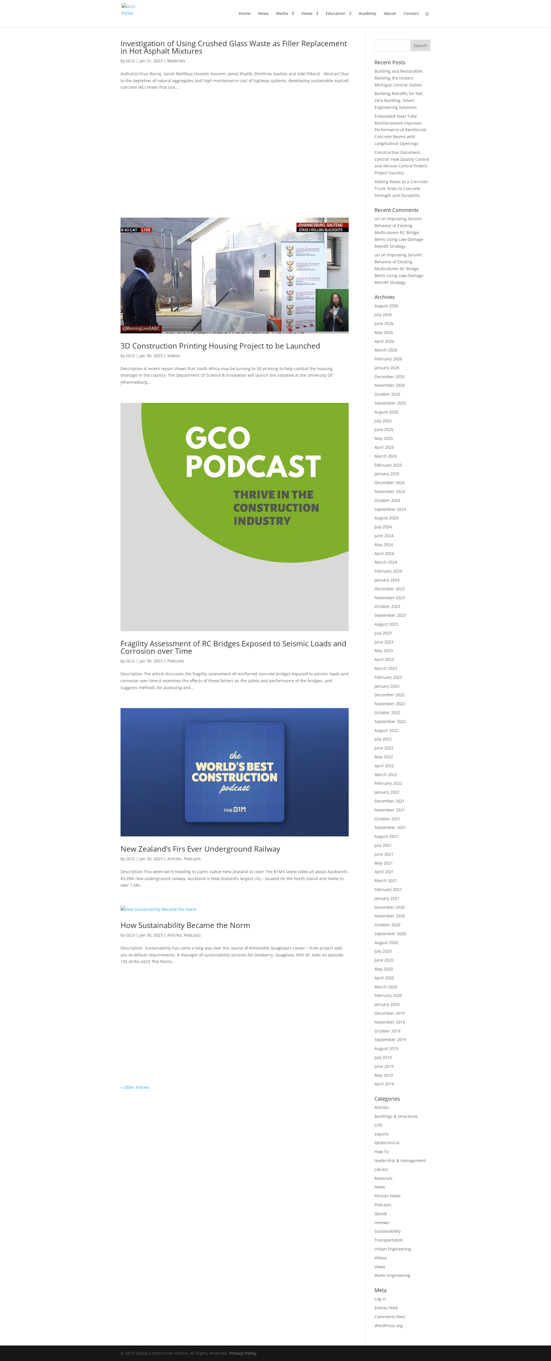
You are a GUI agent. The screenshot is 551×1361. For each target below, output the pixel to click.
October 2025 (387, 394)
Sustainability (388, 1231)
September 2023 (390, 615)
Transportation (389, 1240)
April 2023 (384, 659)
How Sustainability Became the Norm (185, 925)
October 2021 (387, 818)
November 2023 (390, 597)
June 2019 (384, 1066)
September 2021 (390, 827)
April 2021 (384, 871)
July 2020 (383, 951)
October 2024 (387, 500)
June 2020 (384, 960)
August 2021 (386, 836)
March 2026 (386, 350)
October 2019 (387, 1031)
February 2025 (388, 465)
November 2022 (390, 703)
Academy (368, 13)
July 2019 (383, 1057)
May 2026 (384, 332)
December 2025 (390, 376)
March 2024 (386, 562)
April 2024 (384, 553)
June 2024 (384, 535)
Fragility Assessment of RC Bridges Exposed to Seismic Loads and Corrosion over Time (233, 647)
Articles (174, 858)
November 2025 (390, 385)
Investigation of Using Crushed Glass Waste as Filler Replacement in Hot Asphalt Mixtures (234, 47)
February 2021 (388, 889)
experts (382, 1134)
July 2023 (383, 633)
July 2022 (383, 739)
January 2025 (387, 473)
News (263, 13)
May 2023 (384, 650)
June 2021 (384, 854)
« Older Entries (135, 1087)
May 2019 (384, 1075)
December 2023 (390, 588)
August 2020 (386, 942)
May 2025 (384, 438)
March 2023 (386, 668)
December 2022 (390, 694)
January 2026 (387, 367)
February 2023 (388, 677)
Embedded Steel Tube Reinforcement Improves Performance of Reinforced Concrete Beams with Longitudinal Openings (400, 129)
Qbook (381, 1213)
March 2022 (386, 774)
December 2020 (390, 907)
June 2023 (384, 642)
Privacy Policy (243, 1353)
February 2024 (388, 571)
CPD (378, 1125)
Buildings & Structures (396, 1116)
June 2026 (384, 323)
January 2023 (387, 686)
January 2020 (387, 1004)
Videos (173, 355)
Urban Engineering (393, 1249)
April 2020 (384, 978)
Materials (176, 60)
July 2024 (383, 526)
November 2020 (390, 916)
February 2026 (388, 358)
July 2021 (383, 845)
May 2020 (384, 969)
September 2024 (390, 509)
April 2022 (384, 765)
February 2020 (388, 995)
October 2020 (387, 924)
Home (245, 13)
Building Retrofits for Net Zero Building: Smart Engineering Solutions (398, 100)
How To (382, 1151)
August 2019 (386, 1048)
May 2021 (384, 863)
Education (336, 13)
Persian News (388, 1195)
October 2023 (387, 606)
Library (381, 1169)
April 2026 (384, 341)
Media (282, 13)
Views (307, 13)
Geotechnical (387, 1142)
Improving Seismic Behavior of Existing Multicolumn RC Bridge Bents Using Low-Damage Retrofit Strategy (399, 232)
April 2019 (384, 1084)
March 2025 (386, 456)
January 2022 (387, 792)
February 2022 (388, 783)
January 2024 (387, 580)
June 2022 (384, 748)
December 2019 (390, 1013)
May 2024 (384, 544)
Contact (411, 13)
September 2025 (390, 403)
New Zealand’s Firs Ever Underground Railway (200, 849)
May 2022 (384, 756)
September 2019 (390, 1039)
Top (537, 1347)
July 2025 (383, 421)
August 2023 (386, 624)
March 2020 (386, 986)
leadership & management (400, 1160)
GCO (130, 60)
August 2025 (386, 412)
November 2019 (390, 1022)
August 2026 (386, 305)
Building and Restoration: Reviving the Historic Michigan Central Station (399, 78)
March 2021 (386, 880)
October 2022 (387, 712)
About (390, 13)
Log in (380, 1299)
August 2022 (386, 730)
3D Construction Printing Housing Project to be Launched (220, 346)
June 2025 (384, 429)
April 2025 (384, 447)
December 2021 (390, 801)
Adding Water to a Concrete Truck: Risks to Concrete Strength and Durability (401, 188)
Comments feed (390, 1316)
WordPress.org (389, 1325)
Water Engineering (392, 1275)
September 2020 (390, 933)
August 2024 (386, 518)
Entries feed (386, 1307)
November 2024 (390, 491)
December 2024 (390, 482)
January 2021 (387, 898)
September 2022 (390, 721)
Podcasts (175, 661)
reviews (382, 1222)
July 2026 (383, 314)
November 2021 (390, 810)
